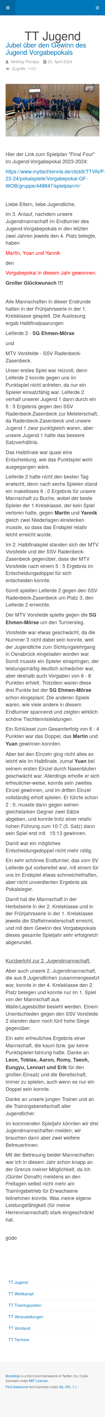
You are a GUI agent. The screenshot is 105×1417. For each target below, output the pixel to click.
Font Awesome (17, 1386)
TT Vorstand (19, 1328)
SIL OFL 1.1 (68, 1386)
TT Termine (18, 1339)
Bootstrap (13, 1375)
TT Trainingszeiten (24, 1305)
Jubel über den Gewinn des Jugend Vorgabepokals (46, 48)
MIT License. (38, 1380)
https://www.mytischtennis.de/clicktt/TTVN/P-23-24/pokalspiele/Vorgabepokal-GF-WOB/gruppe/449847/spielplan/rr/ (55, 178)
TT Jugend (18, 1282)
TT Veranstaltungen (25, 1316)
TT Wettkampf (21, 1293)
